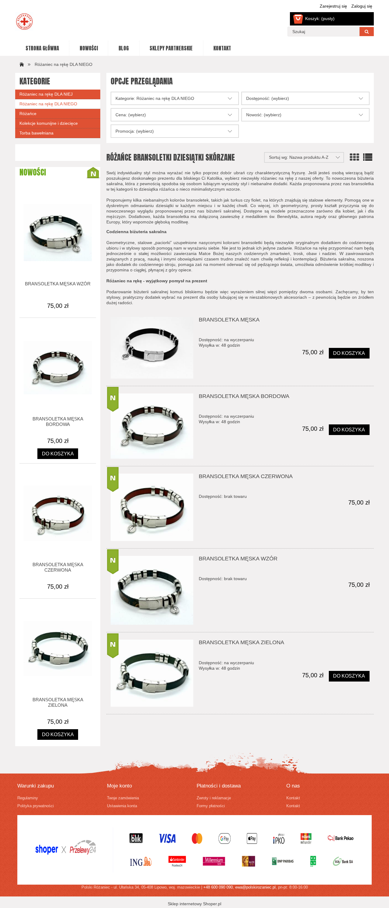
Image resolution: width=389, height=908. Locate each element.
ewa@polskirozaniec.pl (255, 887)
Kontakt (293, 798)
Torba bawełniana (36, 133)
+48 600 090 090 (218, 887)
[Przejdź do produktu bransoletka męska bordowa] (152, 426)
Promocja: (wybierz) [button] (134, 131)
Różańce (27, 113)
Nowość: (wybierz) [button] (263, 114)
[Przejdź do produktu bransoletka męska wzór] (152, 590)
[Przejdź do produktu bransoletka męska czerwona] (152, 507)
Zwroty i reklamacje (214, 798)
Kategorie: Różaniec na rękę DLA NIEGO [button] (154, 98)
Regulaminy (27, 798)
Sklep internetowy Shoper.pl (194, 903)
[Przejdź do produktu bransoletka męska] (152, 348)
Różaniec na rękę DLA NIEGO (48, 103)
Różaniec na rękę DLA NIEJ (46, 94)
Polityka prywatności (35, 806)
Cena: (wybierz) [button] (130, 114)
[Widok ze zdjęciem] (354, 157)
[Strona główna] (20, 64)
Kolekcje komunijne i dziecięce (48, 123)
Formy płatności (211, 806)
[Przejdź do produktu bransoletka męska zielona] (152, 673)
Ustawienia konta (122, 806)
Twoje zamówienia (123, 798)
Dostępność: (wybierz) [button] (267, 98)
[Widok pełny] (367, 157)
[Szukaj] (367, 31)
